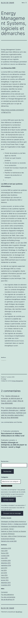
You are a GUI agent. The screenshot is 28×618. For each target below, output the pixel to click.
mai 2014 (4, 570)
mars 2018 (4, 558)
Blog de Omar (7, 3)
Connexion (4, 592)
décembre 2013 (5, 582)
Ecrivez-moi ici (8, 500)
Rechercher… (5, 461)
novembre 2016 (6, 560)
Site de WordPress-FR (7, 599)
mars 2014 (4, 575)
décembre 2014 (6, 563)
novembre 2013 (6, 585)
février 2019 (4, 553)
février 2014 (4, 577)
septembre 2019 (6, 548)
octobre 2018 (5, 555)
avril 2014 (4, 573)
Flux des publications (7, 594)
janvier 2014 (4, 580)
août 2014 (4, 568)
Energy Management (17, 381)
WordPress (19, 612)
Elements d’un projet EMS (9, 541)
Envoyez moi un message (12, 513)
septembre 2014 (6, 565)
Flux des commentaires (8, 597)
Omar (4, 379)
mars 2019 (4, 550)
